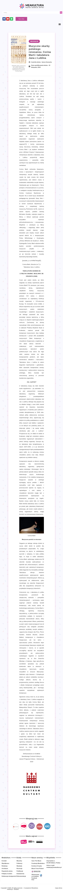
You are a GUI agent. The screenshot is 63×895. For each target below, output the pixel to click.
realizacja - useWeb (13, 889)
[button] (59, 24)
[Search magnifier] (61, 12)
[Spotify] (11, 19)
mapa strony (58, 888)
